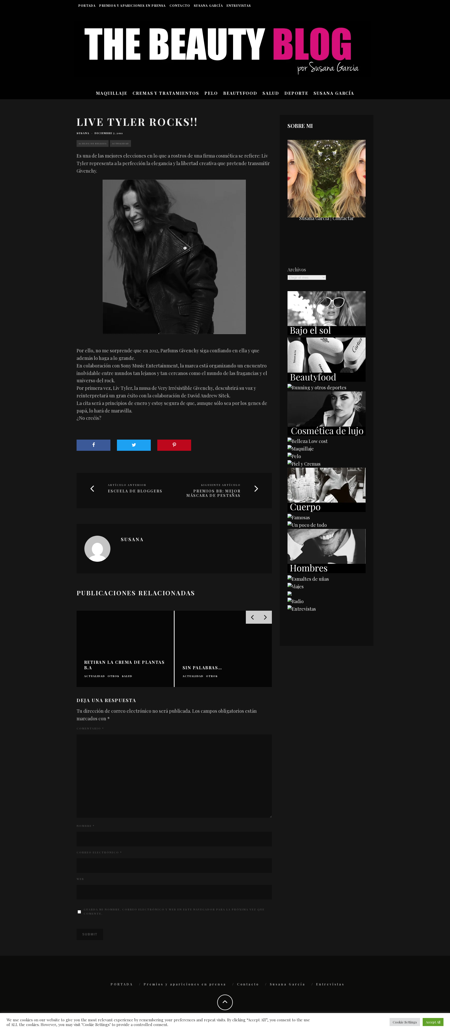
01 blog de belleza (93, 143)
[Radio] (296, 601)
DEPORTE (296, 93)
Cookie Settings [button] (405, 1022)
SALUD (270, 93)
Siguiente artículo (221, 485)
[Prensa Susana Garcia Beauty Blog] (290, 594)
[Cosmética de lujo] (327, 434)
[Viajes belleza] (296, 586)
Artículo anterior (127, 485)
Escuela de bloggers (135, 491)
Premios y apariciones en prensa (132, 5)
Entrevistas (239, 5)
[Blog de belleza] (307, 525)
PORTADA (87, 5)
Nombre (86, 826)
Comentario (90, 728)
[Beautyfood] (327, 380)
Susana (83, 133)
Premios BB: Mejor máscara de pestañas (213, 493)
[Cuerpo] (327, 510)
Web (80, 879)
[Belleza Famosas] (299, 517)
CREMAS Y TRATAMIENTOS (166, 93)
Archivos (297, 269)
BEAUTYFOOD (240, 93)
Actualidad (120, 143)
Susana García (208, 5)
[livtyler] (174, 256)
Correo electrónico (99, 852)
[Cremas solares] (327, 333)
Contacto (180, 5)
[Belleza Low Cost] (308, 441)
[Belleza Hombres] (327, 571)
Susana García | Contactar (326, 218)
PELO (211, 93)
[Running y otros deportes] (317, 387)
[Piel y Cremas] (304, 464)
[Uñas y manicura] (308, 579)
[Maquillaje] (301, 449)
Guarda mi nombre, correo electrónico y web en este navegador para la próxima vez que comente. (174, 911)
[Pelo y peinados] (294, 456)
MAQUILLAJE (111, 93)
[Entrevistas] (302, 609)
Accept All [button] (433, 1022)
